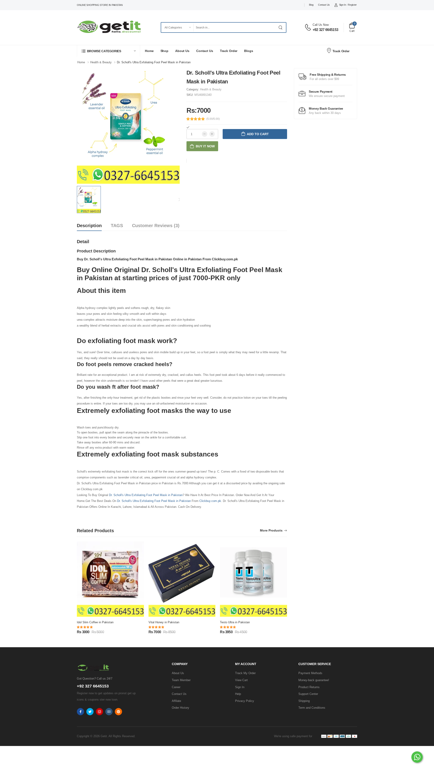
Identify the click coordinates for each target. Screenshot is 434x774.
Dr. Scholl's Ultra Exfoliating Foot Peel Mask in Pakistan (146, 495)
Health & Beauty (211, 89)
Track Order (229, 51)
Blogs (248, 51)
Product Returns (309, 687)
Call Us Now (321, 24)
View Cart (241, 680)
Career (176, 687)
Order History (180, 707)
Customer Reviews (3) (155, 225)
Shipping (304, 701)
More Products (271, 530)
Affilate (176, 701)
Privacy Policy (244, 701)
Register (352, 4)
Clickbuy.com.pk (210, 501)
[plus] (212, 134)
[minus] (204, 134)
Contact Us (324, 4)
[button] (108, 51)
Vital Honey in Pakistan (164, 622)
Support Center (308, 694)
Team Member (181, 680)
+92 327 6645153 (325, 30)
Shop (164, 51)
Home (149, 51)
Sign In (342, 4)
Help (238, 694)
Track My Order (245, 673)
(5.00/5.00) (213, 119)
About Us (182, 51)
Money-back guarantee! (313, 680)
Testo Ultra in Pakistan (235, 622)
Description (89, 225)
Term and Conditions (311, 707)
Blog (311, 4)
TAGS (117, 225)
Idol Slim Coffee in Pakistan (95, 622)
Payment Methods (310, 673)
